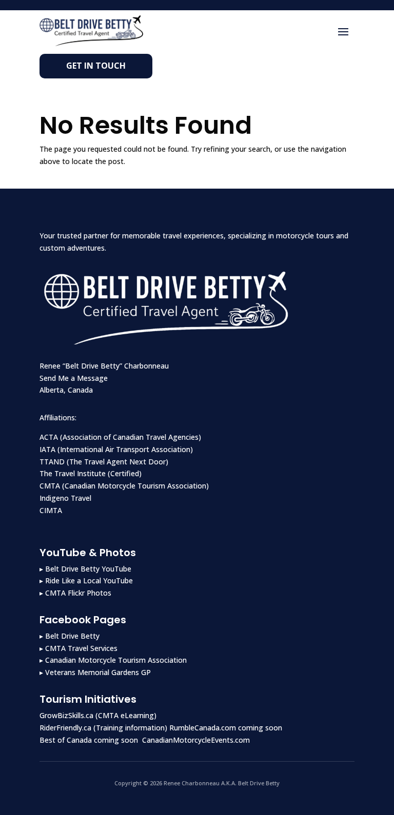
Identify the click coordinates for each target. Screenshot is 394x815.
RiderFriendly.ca (65, 727)
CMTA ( (52, 486)
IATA (47, 449)
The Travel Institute (73, 473)
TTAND (52, 461)
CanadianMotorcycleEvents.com (196, 740)
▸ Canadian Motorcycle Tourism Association (113, 660)
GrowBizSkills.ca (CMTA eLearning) (98, 715)
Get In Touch (96, 65)
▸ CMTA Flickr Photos (75, 593)
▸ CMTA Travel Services (78, 648)
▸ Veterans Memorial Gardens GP (95, 672)
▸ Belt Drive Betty (70, 636)
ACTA (49, 437)
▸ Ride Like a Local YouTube (86, 580)
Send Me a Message (74, 378)
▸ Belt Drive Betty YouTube (85, 569)
